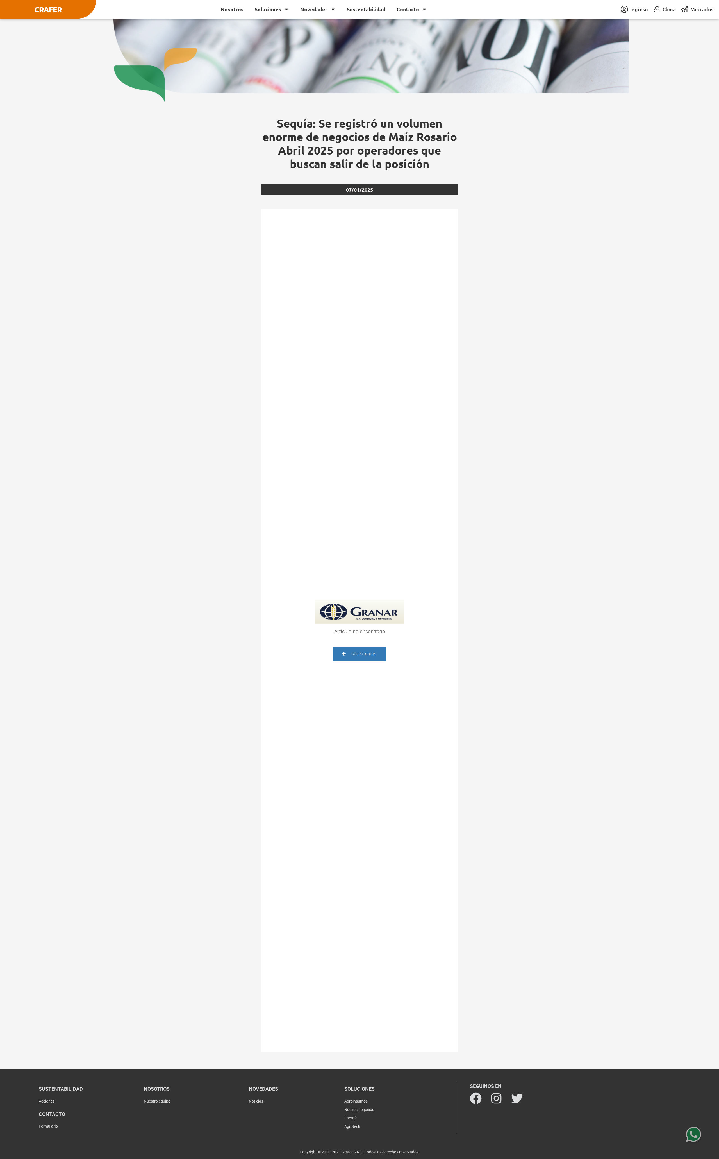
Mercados (701, 9)
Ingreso (639, 9)
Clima (669, 9)
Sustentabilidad (366, 9)
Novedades (314, 9)
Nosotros (232, 9)
